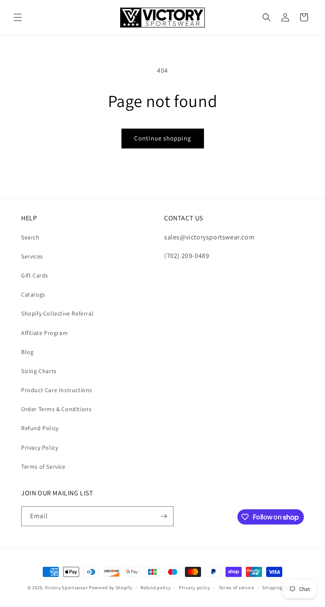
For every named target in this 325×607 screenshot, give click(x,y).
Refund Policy (40, 428)
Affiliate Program (44, 333)
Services (32, 256)
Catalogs (33, 294)
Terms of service (236, 588)
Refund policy (155, 588)
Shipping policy (279, 588)
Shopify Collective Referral (57, 313)
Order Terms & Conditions (56, 409)
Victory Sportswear (66, 588)
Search (30, 237)
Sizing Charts (39, 371)
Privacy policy (194, 588)
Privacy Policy (39, 447)
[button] (17, 17)
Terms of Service (43, 466)
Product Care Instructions (56, 390)
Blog (27, 352)
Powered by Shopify (110, 588)
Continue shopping (162, 138)
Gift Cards (34, 275)
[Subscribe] (163, 516)
